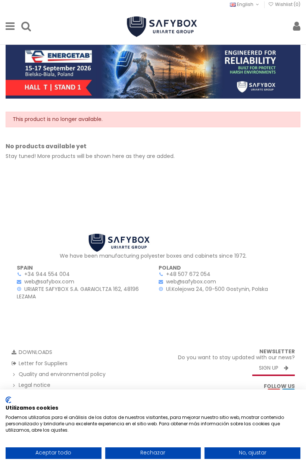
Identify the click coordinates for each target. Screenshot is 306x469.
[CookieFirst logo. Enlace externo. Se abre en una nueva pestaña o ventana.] (8, 400)
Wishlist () (287, 4)
